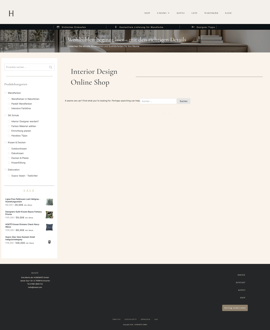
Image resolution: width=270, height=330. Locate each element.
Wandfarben (14, 92)
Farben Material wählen (23, 126)
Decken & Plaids (20, 158)
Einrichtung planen (21, 130)
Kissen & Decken (17, 142)
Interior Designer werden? (25, 121)
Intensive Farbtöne (21, 108)
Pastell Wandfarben (21, 103)
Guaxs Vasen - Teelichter (24, 175)
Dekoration (14, 169)
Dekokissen (17, 153)
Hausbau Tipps (19, 135)
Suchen (50, 67)
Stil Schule (13, 115)
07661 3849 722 (36, 284)
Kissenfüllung (18, 162)
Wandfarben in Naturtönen (25, 99)
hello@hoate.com (35, 287)
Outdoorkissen (19, 148)
